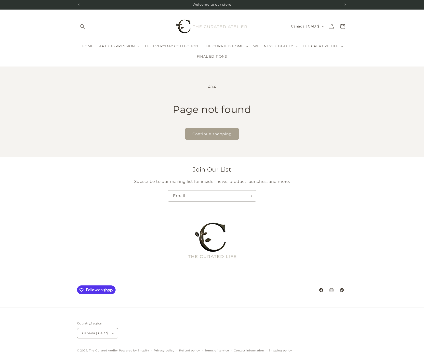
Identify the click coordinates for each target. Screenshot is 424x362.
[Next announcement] (345, 4)
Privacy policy (164, 350)
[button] (82, 26)
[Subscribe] (250, 196)
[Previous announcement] (78, 4)
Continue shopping (212, 134)
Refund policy (189, 350)
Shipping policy (280, 350)
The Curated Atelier (103, 350)
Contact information (249, 350)
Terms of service (217, 350)
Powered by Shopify (134, 350)
